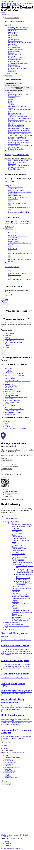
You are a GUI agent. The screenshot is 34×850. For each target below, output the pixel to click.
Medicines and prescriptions (20, 595)
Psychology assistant (14, 113)
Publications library (25, 158)
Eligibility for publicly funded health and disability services (21, 619)
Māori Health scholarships (16, 125)
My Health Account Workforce (17, 236)
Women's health (17, 617)
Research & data (9, 151)
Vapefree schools (17, 615)
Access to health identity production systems (23, 578)
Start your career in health (16, 115)
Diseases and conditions (15, 49)
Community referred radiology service (19, 42)
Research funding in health (16, 120)
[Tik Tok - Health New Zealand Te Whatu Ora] (2, 830)
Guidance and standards (12, 17)
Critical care (11, 44)
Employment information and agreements (17, 626)
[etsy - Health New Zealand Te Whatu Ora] (17, 825)
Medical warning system (23, 581)
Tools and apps (9, 629)
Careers (18, 3)
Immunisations (9, 760)
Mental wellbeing (10, 771)
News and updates (10, 762)
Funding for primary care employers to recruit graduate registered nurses (19, 132)
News (6, 263)
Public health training (14, 96)
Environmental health (14, 54)
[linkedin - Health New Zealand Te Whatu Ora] (2, 792)
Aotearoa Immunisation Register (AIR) (20, 243)
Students (10, 103)
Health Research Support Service (18, 160)
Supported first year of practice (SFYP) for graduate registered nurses (20, 136)
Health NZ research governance (17, 162)
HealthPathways (13, 239)
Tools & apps (8, 228)
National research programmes (17, 167)
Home (6, 489)
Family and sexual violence (16, 58)
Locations (7, 774)
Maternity (15, 593)
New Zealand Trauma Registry (17, 197)
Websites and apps (10, 772)
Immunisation (12, 70)
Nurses (10, 101)
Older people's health (18, 603)
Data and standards (14, 47)
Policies (14, 605)
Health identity (12, 65)
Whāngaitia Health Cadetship (17, 139)
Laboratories (12, 71)
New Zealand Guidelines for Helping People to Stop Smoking (22, 611)
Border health (12, 30)
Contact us (8, 765)
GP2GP (10, 244)
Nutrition (14, 600)
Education (11, 53)
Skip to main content (7, 1)
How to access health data (16, 190)
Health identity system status (24, 572)
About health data (13, 188)
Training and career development (14, 83)
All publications (13, 199)
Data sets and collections (15, 187)
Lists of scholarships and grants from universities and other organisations (19, 129)
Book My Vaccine (13, 241)
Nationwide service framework (21, 598)
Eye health (11, 56)
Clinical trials (12, 164)
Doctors (10, 92)
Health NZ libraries (14, 169)
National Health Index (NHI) (24, 571)
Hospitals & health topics (8, 3)
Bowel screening (13, 32)
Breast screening (13, 35)
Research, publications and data (14, 624)
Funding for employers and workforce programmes (19, 88)
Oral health (15, 602)
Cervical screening (13, 39)
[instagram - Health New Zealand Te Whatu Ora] (2, 789)
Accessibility (8, 843)
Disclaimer (8, 776)
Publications (8, 226)
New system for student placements (18, 140)
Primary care (16, 607)
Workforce (8, 75)
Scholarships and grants (12, 85)
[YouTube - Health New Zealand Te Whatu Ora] (2, 828)
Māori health (12, 97)
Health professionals (27, 3)
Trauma (14, 614)
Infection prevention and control (17, 68)
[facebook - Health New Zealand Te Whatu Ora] (2, 787)
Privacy (7, 841)
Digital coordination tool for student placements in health (19, 143)
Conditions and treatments (12, 757)
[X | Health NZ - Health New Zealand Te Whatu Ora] (2, 833)
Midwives (11, 99)
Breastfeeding (12, 34)
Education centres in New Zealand (18, 94)
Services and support (11, 777)
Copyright (8, 845)
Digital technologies (14, 51)
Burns (10, 37)
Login (5, 302)
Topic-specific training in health (17, 116)
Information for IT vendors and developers (24, 583)
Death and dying (13, 46)
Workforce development (12, 622)
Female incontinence (14, 59)
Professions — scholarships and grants (19, 118)
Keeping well (9, 764)
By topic (7, 25)
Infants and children (14, 66)
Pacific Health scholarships (16, 127)
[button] (4, 745)
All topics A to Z (10, 74)
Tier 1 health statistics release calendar (19, 192)
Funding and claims (14, 61)
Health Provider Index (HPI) (24, 569)
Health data (15, 158)
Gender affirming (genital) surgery (18, 63)
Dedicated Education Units (16, 149)
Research (7, 158)
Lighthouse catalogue (14, 195)
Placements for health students (13, 90)
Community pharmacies (15, 41)
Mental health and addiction (20, 596)
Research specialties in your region (18, 165)
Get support (8, 185)
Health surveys (12, 194)
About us (7, 295)
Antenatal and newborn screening (18, 27)
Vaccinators (11, 104)
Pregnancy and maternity (12, 767)
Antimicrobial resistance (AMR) (17, 29)
